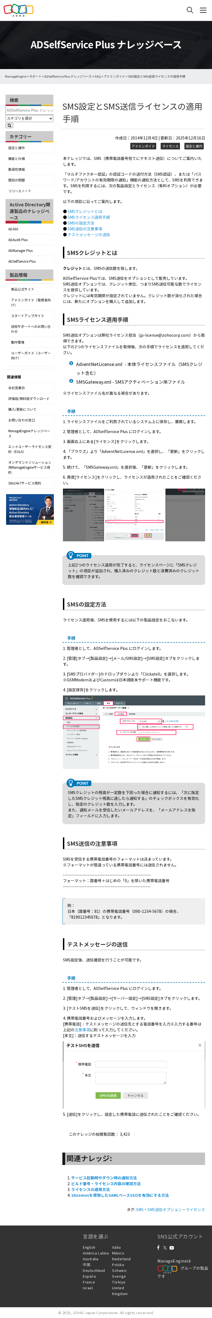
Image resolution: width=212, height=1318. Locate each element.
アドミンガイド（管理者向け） (31, 302)
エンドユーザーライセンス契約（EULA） (29, 449)
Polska (118, 1264)
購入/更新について (22, 409)
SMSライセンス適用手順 (89, 217)
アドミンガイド (114, 76)
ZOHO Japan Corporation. (96, 1312)
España (89, 1276)
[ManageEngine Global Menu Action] (203, 10)
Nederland (121, 1258)
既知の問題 (16, 180)
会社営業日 (16, 387)
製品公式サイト (22, 289)
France (89, 1282)
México (118, 1253)
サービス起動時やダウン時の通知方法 (104, 1177)
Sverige (119, 1276)
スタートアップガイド (27, 315)
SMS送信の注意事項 (85, 228)
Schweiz (119, 1270)
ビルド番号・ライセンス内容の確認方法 (106, 1183)
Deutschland (94, 1270)
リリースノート (19, 190)
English (89, 1247)
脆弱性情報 (16, 169)
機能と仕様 (16, 158)
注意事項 (82, 1029)
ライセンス (170, 146)
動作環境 (17, 342)
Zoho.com (18, 10)
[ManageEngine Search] (190, 10)
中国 (86, 1264)
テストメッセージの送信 (89, 234)
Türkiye (119, 1282)
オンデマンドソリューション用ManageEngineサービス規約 (29, 467)
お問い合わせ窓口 (21, 420)
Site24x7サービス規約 (24, 483)
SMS (140, 1209)
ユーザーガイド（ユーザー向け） (31, 355)
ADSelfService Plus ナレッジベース (68, 76)
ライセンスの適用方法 (90, 1189)
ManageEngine (15, 76)
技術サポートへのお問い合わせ (31, 329)
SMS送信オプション (164, 1209)
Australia (91, 1258)
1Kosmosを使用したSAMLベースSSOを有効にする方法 (120, 1195)
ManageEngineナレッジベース (29, 433)
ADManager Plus (20, 250)
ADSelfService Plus (22, 261)
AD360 (13, 228)
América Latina (96, 1253)
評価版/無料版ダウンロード (28, 398)
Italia (116, 1247)
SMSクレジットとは (85, 211)
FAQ (98, 76)
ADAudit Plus (18, 239)
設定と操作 (16, 147)
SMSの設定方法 (81, 223)
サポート (35, 76)
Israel (88, 1287)
